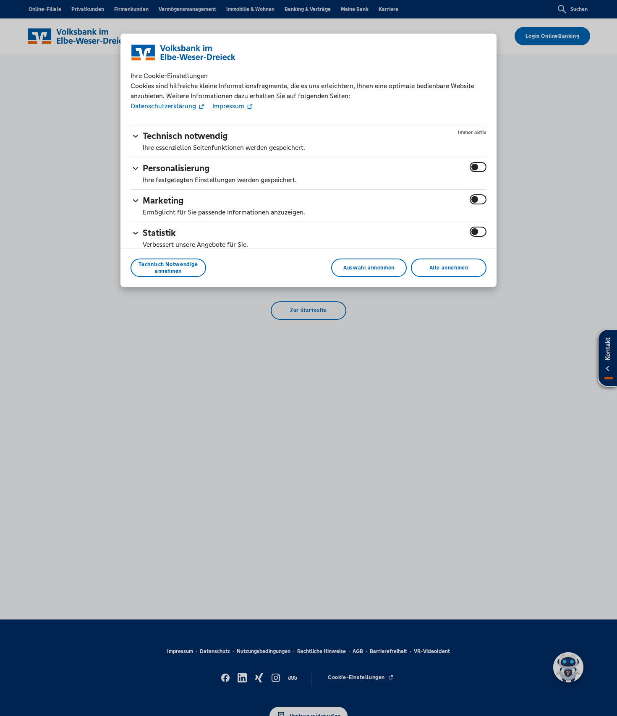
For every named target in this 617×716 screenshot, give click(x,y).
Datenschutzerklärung (164, 106)
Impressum (228, 106)
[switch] (478, 167)
